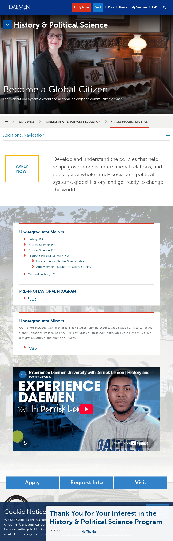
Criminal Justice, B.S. (41, 274)
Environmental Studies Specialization (60, 261)
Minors (32, 347)
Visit (98, 7)
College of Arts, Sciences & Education (73, 121)
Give (111, 7)
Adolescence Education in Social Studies (63, 267)
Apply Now (81, 7)
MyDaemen (139, 7)
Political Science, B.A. (42, 245)
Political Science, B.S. (42, 250)
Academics (26, 121)
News (123, 7)
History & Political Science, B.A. (49, 256)
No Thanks (91, 531)
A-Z (154, 7)
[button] (164, 7)
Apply (32, 482)
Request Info (86, 482)
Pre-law (33, 298)
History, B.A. (36, 239)
